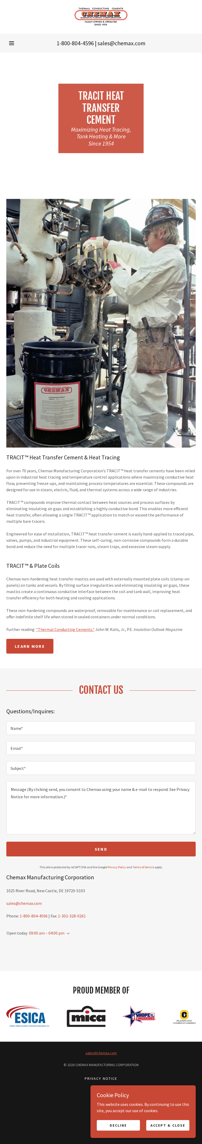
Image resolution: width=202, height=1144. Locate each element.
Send (101, 849)
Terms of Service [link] (143, 867)
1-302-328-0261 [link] (72, 916)
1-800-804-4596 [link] (75, 43)
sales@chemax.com (101, 1053)
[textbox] (101, 728)
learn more (30, 646)
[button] (11, 43)
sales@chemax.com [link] (121, 43)
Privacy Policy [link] (117, 867)
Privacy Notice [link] (101, 1078)
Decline (118, 1125)
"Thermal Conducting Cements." (65, 629)
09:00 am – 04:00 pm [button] (46, 933)
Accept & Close (167, 1125)
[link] (101, 16)
